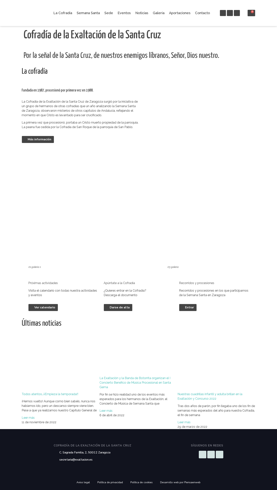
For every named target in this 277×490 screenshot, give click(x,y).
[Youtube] (230, 13)
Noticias (141, 13)
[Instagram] (223, 13)
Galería (159, 13)
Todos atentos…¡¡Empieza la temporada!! (50, 394)
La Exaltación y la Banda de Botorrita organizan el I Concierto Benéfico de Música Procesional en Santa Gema (135, 382)
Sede (108, 13)
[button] (3, 26)
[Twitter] (237, 13)
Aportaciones (180, 13)
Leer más (28, 417)
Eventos (124, 13)
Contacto (202, 13)
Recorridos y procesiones (196, 283)
